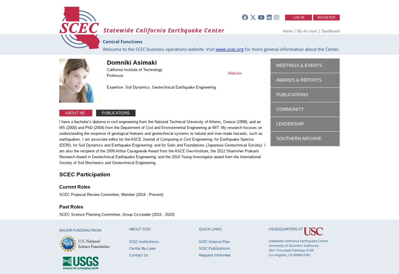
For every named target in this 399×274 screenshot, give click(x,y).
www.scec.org (230, 49)
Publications (116, 113)
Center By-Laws (142, 248)
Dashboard (331, 31)
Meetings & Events (299, 65)
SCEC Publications (214, 248)
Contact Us (138, 255)
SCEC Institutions (144, 241)
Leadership (290, 124)
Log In (298, 17)
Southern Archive (299, 138)
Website (235, 73)
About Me (75, 113)
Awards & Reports (299, 80)
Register (326, 17)
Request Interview (214, 255)
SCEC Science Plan (214, 241)
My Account (307, 31)
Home (288, 31)
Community (290, 109)
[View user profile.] (81, 101)
